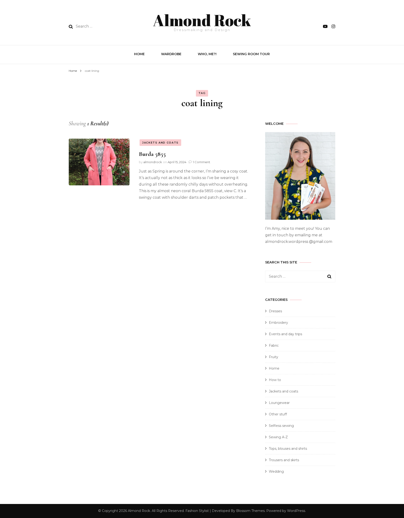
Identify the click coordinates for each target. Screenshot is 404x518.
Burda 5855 (152, 154)
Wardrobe (171, 54)
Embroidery (278, 322)
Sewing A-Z (278, 437)
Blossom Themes (250, 511)
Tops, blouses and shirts (288, 448)
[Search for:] (106, 26)
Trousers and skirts (284, 460)
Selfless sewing (281, 426)
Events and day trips (285, 334)
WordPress (296, 511)
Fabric (274, 345)
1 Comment (201, 162)
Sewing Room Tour (251, 54)
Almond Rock (202, 20)
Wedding (276, 471)
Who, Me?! (207, 54)
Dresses (275, 311)
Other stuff (278, 414)
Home (139, 54)
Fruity (273, 357)
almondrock (152, 162)
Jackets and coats (160, 142)
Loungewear (279, 403)
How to (275, 380)
